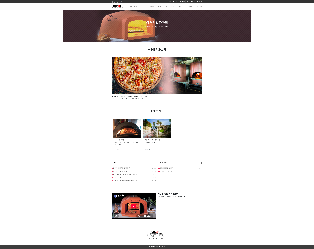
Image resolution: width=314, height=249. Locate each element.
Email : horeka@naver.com (158, 238)
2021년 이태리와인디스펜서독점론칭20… (125, 180)
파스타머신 (191, 6)
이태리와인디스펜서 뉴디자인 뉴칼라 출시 (125, 174)
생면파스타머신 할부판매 (120, 171)
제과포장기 (152, 6)
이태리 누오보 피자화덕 (166, 171)
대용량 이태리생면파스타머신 (121, 168)
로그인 (193, 1)
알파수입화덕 (182, 6)
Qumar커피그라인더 (163, 6)
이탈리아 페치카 (133, 6)
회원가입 (200, 1)
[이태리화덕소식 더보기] (201, 163)
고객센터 (199, 6)
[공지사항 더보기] (155, 163)
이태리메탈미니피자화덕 (166, 168)
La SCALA (173, 6)
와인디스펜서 (144, 6)
